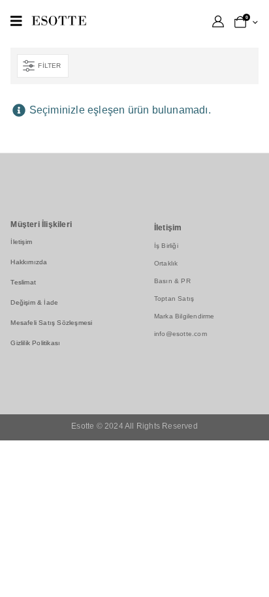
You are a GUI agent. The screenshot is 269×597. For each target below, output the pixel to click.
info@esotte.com (180, 333)
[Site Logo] (59, 20)
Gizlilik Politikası (35, 342)
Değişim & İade (34, 302)
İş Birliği (166, 245)
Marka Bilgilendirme (184, 316)
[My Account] (218, 21)
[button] (42, 66)
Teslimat (23, 282)
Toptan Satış (174, 298)
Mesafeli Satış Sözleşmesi (51, 322)
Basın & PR (172, 280)
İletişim (21, 241)
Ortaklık (166, 263)
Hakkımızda (28, 262)
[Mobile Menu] (16, 20)
